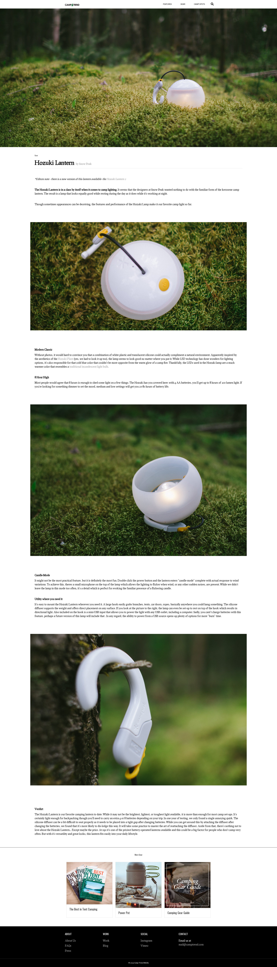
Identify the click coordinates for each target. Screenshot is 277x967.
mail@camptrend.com (191, 944)
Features (167, 4)
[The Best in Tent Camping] (89, 882)
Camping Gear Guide (178, 913)
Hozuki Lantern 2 (116, 179)
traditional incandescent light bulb (88, 366)
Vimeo (144, 945)
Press (68, 950)
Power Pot (124, 913)
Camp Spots (199, 4)
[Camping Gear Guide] (187, 884)
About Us (70, 940)
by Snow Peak (84, 163)
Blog (105, 945)
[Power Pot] (138, 884)
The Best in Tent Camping (83, 909)
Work (106, 940)
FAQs (68, 945)
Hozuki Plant (65, 358)
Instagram (146, 940)
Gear (182, 4)
